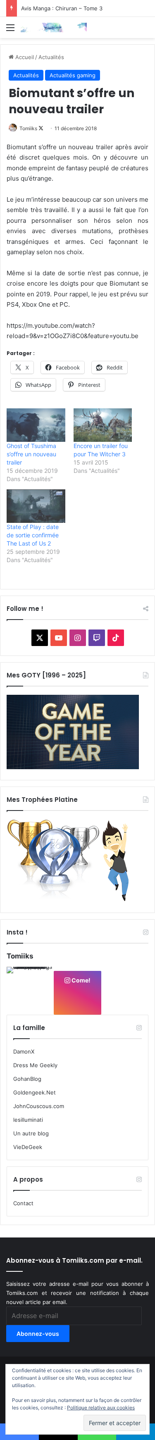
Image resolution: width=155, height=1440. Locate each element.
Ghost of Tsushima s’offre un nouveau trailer (31, 454)
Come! (80, 980)
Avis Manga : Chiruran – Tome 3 (62, 8)
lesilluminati (28, 1119)
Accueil (24, 57)
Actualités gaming (72, 75)
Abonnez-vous (38, 1333)
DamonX (23, 1051)
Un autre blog (31, 1133)
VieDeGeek (27, 1147)
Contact (23, 1203)
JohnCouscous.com (38, 1106)
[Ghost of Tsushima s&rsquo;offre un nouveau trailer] (36, 425)
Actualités (51, 57)
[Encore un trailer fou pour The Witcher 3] (103, 425)
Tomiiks (28, 128)
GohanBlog (27, 1078)
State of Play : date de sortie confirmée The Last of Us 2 (33, 535)
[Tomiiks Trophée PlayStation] (73, 899)
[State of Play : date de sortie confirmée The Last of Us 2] (36, 506)
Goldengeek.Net (34, 1092)
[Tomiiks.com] (54, 27)
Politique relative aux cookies (101, 1407)
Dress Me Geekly (35, 1065)
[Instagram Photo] (30, 990)
